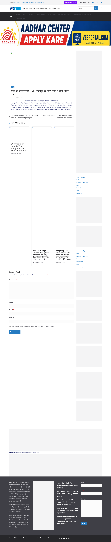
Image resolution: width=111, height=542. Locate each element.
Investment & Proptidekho (82, 14)
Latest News (51, 14)
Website (12, 318)
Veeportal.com (13, 482)
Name (11, 302)
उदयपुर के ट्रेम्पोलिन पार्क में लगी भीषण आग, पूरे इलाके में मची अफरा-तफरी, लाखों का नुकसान (57, 117)
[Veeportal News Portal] (11, 16)
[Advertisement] (89, 112)
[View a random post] (100, 8)
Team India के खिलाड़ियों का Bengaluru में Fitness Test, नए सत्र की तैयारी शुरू (67, 485)
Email (11, 310)
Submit (84, 523)
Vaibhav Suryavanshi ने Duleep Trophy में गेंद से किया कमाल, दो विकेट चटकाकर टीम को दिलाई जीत (67, 502)
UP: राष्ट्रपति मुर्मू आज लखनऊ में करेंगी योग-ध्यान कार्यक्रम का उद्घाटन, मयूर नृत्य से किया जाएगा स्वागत (19, 147)
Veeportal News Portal (24, 538)
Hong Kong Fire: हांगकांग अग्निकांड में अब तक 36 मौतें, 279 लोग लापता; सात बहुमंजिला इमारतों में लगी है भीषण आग (63, 254)
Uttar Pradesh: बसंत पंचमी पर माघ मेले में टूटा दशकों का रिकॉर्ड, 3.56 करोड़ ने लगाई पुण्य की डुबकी (24, 117)
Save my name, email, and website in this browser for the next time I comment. (32, 326)
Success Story (20, 18)
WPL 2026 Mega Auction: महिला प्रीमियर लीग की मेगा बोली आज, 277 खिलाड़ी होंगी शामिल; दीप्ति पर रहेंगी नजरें (41, 254)
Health (18, 14)
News (24, 14)
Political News (40, 14)
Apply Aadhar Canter (70, 2)
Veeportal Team (25, 98)
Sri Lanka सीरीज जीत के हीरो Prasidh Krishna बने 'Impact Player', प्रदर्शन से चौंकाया (67, 493)
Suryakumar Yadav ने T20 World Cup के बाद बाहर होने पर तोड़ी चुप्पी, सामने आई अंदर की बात (67, 510)
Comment (13, 280)
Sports (31, 14)
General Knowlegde (64, 14)
